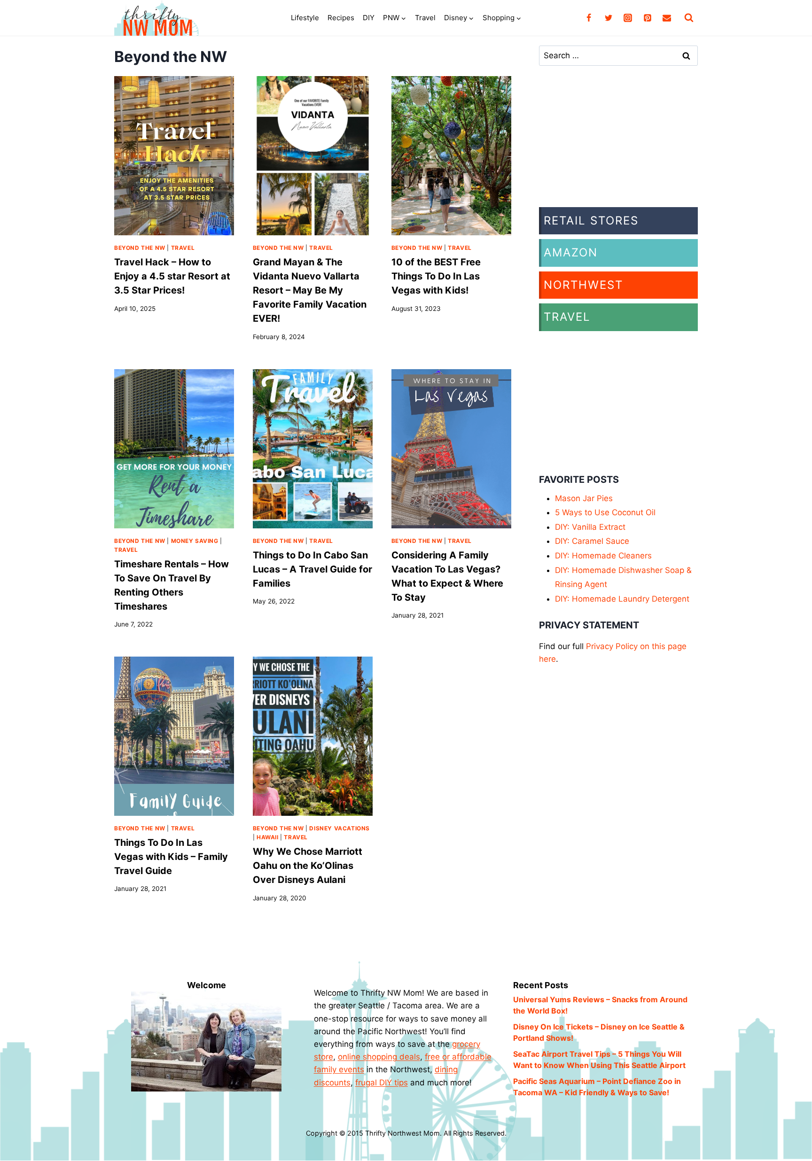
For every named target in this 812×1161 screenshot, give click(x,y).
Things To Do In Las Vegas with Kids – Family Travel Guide (171, 856)
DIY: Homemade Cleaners (603, 555)
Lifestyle (305, 17)
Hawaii (268, 837)
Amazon (571, 252)
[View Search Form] (689, 18)
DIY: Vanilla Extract (590, 527)
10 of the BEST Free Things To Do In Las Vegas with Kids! (436, 276)
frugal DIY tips (381, 1082)
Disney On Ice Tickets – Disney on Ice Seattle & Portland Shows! (599, 1032)
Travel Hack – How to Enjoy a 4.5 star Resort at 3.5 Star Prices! (172, 276)
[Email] (666, 17)
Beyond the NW (139, 247)
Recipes (341, 17)
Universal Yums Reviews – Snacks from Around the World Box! (600, 1005)
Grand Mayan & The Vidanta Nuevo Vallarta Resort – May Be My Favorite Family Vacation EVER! (310, 290)
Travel (425, 17)
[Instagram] (627, 17)
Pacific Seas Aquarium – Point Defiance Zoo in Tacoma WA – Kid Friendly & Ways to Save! (597, 1086)
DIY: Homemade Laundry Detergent (622, 599)
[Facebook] (588, 17)
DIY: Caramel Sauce (592, 541)
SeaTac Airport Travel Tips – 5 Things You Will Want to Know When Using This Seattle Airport (599, 1059)
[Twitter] (608, 17)
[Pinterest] (647, 17)
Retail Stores (591, 220)
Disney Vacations (339, 828)
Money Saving (195, 540)
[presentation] (174, 155)
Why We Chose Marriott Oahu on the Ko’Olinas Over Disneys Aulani (307, 865)
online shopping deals (379, 1056)
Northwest (583, 285)
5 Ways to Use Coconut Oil (605, 512)
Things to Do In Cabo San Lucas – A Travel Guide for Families (312, 569)
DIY (369, 17)
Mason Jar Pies (584, 498)
